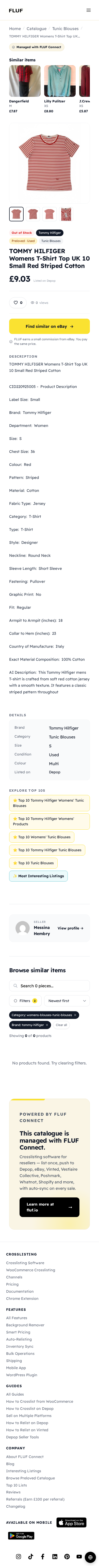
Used (54, 754)
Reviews (13, 1492)
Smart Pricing (18, 1332)
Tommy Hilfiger (50, 233)
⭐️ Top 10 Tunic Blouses (33, 863)
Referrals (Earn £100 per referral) (35, 1499)
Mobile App (16, 1368)
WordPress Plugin (21, 1375)
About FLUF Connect (25, 1456)
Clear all (61, 1025)
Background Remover (25, 1325)
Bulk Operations (20, 1353)
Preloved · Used (23, 241)
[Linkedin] (55, 1556)
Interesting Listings (23, 1471)
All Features (16, 1318)
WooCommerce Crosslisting (30, 1270)
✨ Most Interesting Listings (38, 876)
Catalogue (36, 28)
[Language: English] (90, 1557)
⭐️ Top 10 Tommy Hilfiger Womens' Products (43, 821)
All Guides (15, 1394)
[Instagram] (18, 1556)
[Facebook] (42, 1556)
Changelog (15, 1506)
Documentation (20, 1291)
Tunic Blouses (65, 28)
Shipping (14, 1360)
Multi (54, 763)
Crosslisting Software (25, 1263)
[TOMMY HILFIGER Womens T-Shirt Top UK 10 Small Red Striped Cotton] (16, 214)
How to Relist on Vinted (27, 1430)
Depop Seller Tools (22, 1437)
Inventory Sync (20, 1346)
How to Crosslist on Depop (30, 1408)
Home (15, 28)
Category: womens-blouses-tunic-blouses (42, 1015)
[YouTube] (79, 1556)
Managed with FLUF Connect (38, 47)
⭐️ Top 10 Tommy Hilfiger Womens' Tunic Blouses (48, 803)
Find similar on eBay (50, 326)
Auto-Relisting (19, 1339)
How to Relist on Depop (27, 1423)
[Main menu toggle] (88, 10)
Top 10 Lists (16, 1485)
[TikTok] (31, 1556)
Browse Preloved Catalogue (30, 1478)
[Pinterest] (67, 1556)
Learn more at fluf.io (40, 1207)
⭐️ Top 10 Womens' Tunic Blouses (42, 837)
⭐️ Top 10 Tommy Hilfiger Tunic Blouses (47, 850)
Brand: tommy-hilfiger (28, 1025)
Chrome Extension (22, 1298)
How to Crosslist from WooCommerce (39, 1401)
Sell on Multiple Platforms (29, 1415)
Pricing (12, 1284)
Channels (14, 1277)
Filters (28, 1000)
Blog (10, 1464)
